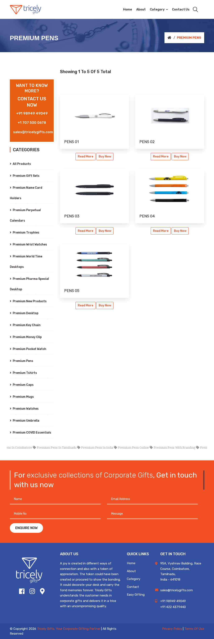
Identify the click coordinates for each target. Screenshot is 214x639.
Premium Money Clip (27, 337)
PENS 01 (71, 141)
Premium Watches (25, 409)
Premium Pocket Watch (29, 349)
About (131, 571)
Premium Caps (23, 385)
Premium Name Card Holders (26, 193)
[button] (159, 9)
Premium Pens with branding (167, 447)
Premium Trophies (25, 232)
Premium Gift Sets (25, 176)
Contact (133, 587)
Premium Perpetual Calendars (25, 215)
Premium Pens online (126, 447)
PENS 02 (147, 141)
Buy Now (105, 156)
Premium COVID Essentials (31, 432)
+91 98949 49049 (32, 113)
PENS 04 (147, 216)
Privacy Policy (172, 629)
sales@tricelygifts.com (33, 132)
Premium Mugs (23, 397)
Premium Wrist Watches (29, 244)
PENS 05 (71, 290)
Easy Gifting (136, 594)
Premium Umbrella (25, 420)
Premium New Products (29, 301)
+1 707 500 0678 (32, 122)
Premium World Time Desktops (26, 262)
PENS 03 (71, 216)
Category (133, 579)
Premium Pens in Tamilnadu (49, 447)
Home (131, 563)
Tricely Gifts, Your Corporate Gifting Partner (68, 629)
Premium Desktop (25, 313)
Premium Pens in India (90, 447)
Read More (85, 156)
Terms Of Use (194, 629)
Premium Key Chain (26, 325)
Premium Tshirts (24, 373)
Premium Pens (22, 361)
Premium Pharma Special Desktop (29, 284)
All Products (21, 164)
